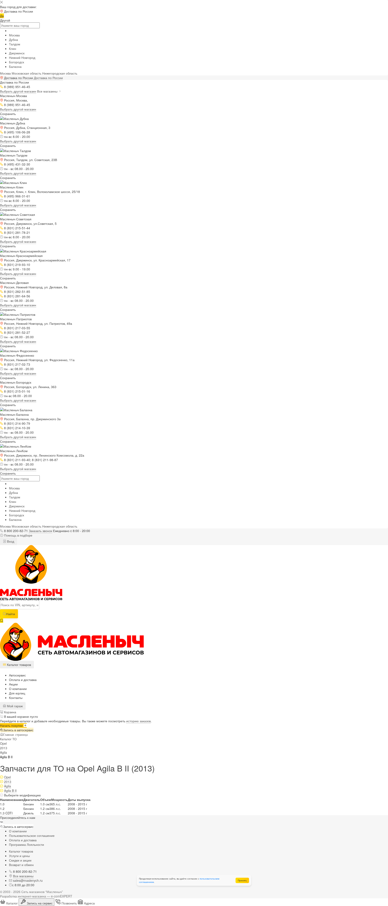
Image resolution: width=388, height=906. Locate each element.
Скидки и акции (20, 860)
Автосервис (17, 675)
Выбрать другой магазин (18, 91)
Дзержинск (16, 53)
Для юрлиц (17, 693)
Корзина (9, 712)
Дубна (13, 39)
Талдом (14, 44)
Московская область (26, 73)
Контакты (15, 697)
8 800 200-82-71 (16, 530)
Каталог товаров (21, 851)
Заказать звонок (40, 530)
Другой (5, 20)
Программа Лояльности (26, 844)
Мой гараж (14, 706)
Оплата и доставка (23, 679)
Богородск (16, 62)
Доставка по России (48, 77)
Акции (13, 684)
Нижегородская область (59, 73)
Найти (10, 614)
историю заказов (138, 721)
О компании (18, 688)
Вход (10, 541)
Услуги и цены (19, 855)
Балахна (15, 66)
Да (2, 15)
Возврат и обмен (21, 864)
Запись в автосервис (18, 730)
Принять (242, 880)
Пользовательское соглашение (32, 835)
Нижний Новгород (22, 57)
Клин (12, 48)
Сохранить (8, 113)
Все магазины (47, 91)
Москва (14, 35)
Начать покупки (12, 725)
